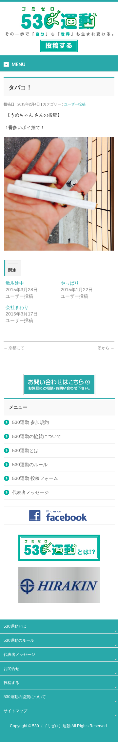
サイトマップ (15, 711)
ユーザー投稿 (76, 104)
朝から (106, 348)
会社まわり (17, 307)
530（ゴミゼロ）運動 (51, 726)
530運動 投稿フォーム (35, 478)
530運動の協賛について (36, 436)
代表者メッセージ (30, 492)
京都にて (14, 348)
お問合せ (11, 668)
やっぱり (70, 283)
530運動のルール (30, 464)
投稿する (11, 682)
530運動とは (25, 450)
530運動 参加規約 (30, 422)
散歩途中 (15, 283)
